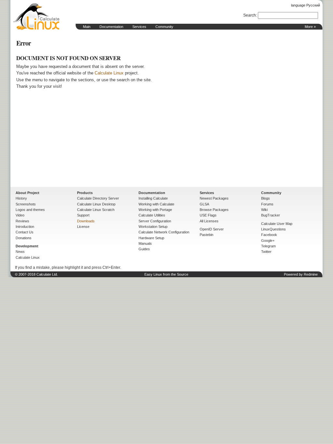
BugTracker (270, 215)
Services (139, 27)
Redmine (311, 274)
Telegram (268, 246)
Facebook (269, 235)
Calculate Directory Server (98, 198)
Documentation (111, 27)
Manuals (145, 243)
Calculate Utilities (152, 215)
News (20, 252)
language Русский (305, 5)
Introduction (25, 227)
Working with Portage (155, 210)
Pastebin (206, 235)
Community (164, 27)
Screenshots (26, 204)
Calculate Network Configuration (164, 232)
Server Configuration (155, 221)
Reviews (22, 221)
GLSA (204, 204)
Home (36, 16)
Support (83, 215)
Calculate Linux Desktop (96, 204)
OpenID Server (212, 229)
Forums (267, 204)
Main (86, 27)
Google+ (267, 240)
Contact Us (24, 232)
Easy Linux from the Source (166, 274)
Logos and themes (30, 210)
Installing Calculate (153, 198)
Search (249, 15)
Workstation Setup (153, 227)
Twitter (266, 252)
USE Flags (208, 215)
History (21, 198)
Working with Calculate (156, 204)
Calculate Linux (109, 73)
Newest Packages (214, 198)
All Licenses (209, 221)
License (83, 227)
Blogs (265, 198)
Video (20, 215)
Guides (144, 249)
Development (27, 246)
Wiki (264, 210)
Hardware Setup (151, 238)
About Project (27, 193)
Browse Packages (214, 210)
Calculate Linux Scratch (95, 210)
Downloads (86, 221)
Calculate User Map (276, 224)
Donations (24, 238)
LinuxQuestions (273, 229)
